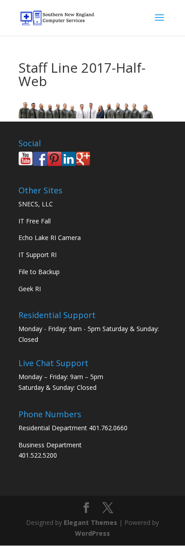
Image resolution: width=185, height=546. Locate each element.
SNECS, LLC (35, 204)
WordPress (92, 533)
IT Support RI (37, 254)
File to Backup (39, 271)
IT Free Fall (34, 221)
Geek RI (29, 288)
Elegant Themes (90, 522)
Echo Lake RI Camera (49, 237)
